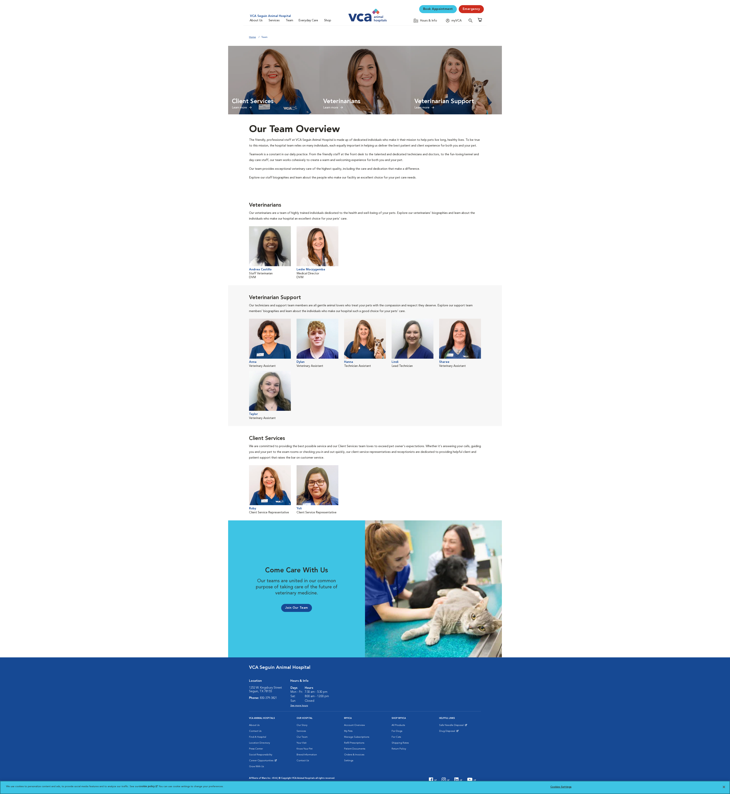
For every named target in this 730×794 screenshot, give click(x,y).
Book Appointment (438, 9)
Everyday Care (308, 20)
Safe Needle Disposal (452, 726)
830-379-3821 (268, 698)
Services (274, 20)
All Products (398, 725)
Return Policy (399, 749)
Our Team (302, 737)
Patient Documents (354, 749)
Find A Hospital (257, 737)
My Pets (348, 731)
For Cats (396, 737)
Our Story (302, 725)
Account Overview (354, 725)
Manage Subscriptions (356, 737)
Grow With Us (256, 766)
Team (289, 20)
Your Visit (301, 743)
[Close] (724, 787)
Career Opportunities (262, 761)
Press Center (256, 749)
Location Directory (259, 743)
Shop (327, 20)
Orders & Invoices (354, 754)
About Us (256, 20)
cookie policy (148, 786)
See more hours (299, 705)
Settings (348, 760)
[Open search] (471, 20)
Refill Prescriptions (354, 743)
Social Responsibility (260, 754)
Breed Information (307, 754)
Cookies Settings (560, 787)
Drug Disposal (448, 732)
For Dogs (397, 731)
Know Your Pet (305, 749)
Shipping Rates (400, 743)
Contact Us (255, 731)
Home (252, 37)
